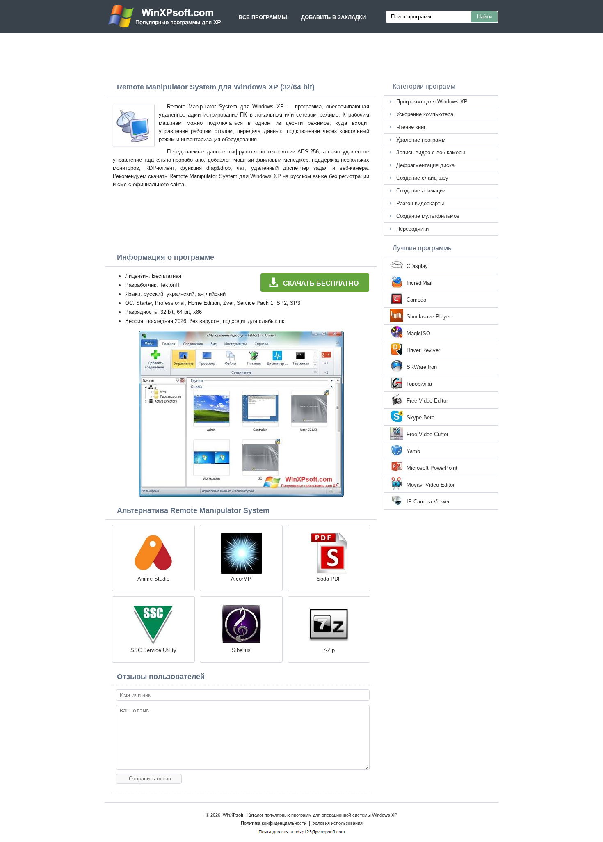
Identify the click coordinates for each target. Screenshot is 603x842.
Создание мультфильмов (427, 216)
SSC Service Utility (153, 650)
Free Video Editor (427, 401)
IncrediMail (419, 283)
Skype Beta (420, 417)
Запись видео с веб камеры (430, 152)
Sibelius (241, 650)
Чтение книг (411, 127)
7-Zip (329, 650)
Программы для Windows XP (432, 101)
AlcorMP (241, 579)
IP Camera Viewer (428, 502)
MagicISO (418, 333)
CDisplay (417, 266)
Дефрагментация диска (425, 165)
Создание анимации (420, 191)
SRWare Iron (422, 367)
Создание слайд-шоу (422, 178)
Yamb (413, 451)
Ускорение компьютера (424, 114)
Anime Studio (153, 579)
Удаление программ (420, 140)
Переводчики (412, 229)
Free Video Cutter (427, 434)
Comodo (416, 300)
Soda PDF (329, 579)
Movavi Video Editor (431, 485)
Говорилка (419, 384)
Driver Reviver (423, 350)
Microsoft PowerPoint (432, 468)
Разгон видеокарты (420, 203)
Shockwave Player (429, 316)
